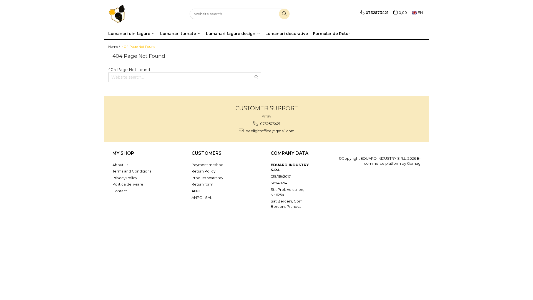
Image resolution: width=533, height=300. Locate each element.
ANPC (197, 191)
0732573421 (269, 123)
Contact (119, 191)
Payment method (207, 164)
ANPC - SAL (202, 197)
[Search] (284, 14)
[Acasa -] (136, 14)
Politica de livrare (127, 184)
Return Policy (203, 171)
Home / (114, 46)
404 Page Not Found (138, 46)
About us (120, 164)
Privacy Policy (124, 178)
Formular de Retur (331, 33)
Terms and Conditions (131, 171)
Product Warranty (207, 178)
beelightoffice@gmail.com (270, 131)
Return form (202, 184)
